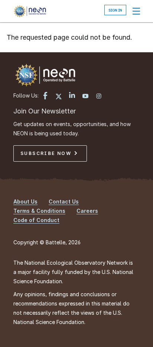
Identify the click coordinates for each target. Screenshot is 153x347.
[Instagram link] (98, 97)
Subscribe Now (47, 153)
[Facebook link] (45, 96)
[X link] (58, 97)
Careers (87, 211)
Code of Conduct (36, 220)
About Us (25, 201)
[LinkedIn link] (72, 95)
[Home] (29, 11)
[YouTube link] (85, 97)
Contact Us (64, 201)
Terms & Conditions (39, 211)
